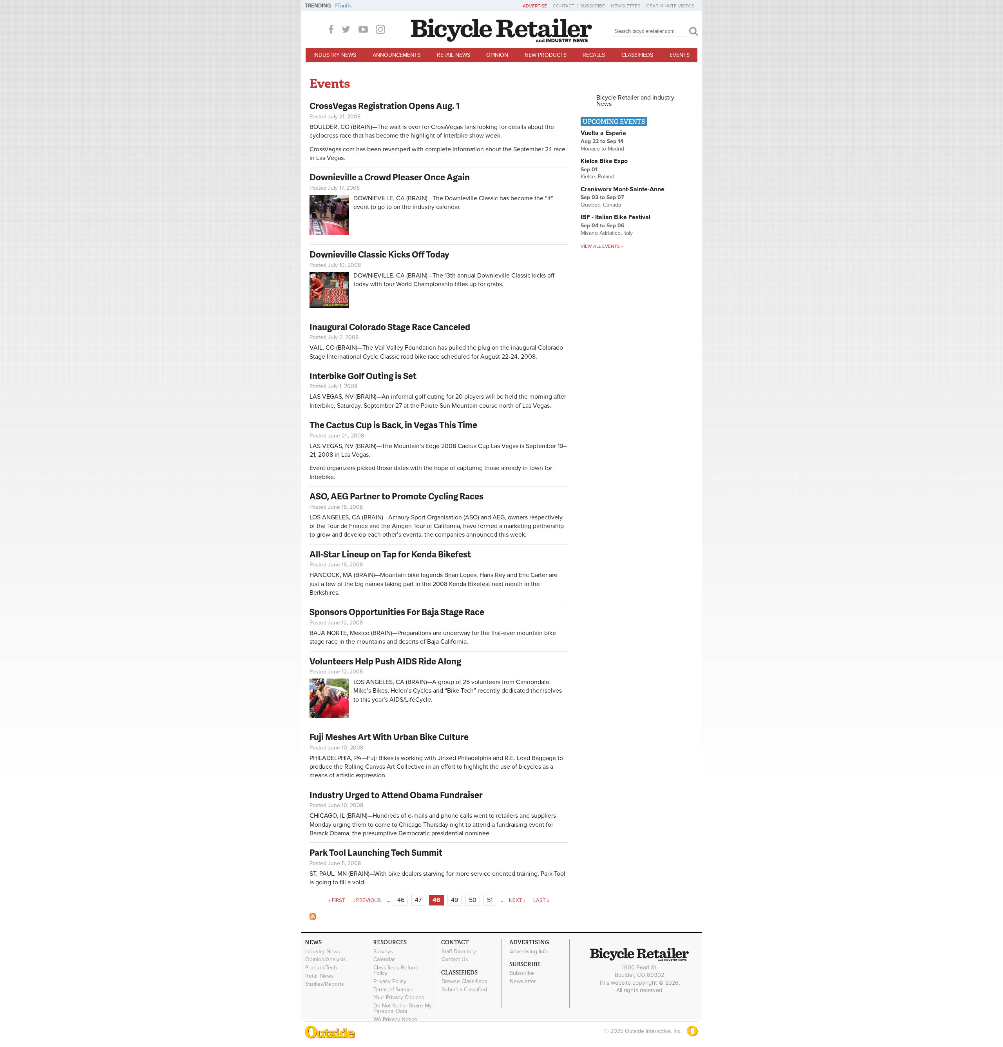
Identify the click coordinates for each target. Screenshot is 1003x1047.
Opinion (497, 55)
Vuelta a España (603, 133)
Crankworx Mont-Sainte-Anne (622, 189)
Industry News (334, 55)
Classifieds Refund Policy (395, 970)
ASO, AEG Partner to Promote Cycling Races (396, 496)
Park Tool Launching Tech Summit (376, 852)
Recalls (594, 55)
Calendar (384, 959)
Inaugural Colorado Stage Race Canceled (390, 327)
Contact (563, 6)
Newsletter (625, 6)
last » (541, 900)
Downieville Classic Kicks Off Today (379, 254)
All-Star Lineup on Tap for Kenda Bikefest (390, 554)
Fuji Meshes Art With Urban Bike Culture (389, 737)
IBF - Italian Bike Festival (615, 217)
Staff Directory (459, 951)
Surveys (383, 951)
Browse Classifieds (464, 981)
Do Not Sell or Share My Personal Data (402, 1008)
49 (454, 900)
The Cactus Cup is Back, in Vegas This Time (393, 425)
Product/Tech (321, 968)
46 (400, 900)
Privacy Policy (389, 981)
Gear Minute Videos (670, 6)
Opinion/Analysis (325, 959)
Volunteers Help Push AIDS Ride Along (385, 661)
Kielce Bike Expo (604, 161)
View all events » (602, 246)
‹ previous (367, 900)
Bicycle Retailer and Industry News (635, 101)
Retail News (453, 55)
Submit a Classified (464, 990)
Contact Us (455, 959)
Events (680, 55)
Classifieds (637, 55)
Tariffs (344, 5)
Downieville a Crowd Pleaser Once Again (390, 177)
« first (336, 900)
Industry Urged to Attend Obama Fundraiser (396, 795)
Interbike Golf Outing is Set (363, 376)
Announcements (396, 55)
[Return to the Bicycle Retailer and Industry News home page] (501, 40)
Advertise (535, 6)
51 (489, 900)
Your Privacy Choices (398, 997)
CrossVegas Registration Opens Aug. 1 (385, 106)
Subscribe (592, 6)
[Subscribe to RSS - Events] (313, 918)
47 (418, 900)
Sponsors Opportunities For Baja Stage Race (397, 612)
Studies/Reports (324, 984)
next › (517, 900)
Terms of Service (393, 989)
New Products (546, 55)
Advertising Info (529, 951)
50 (472, 900)
